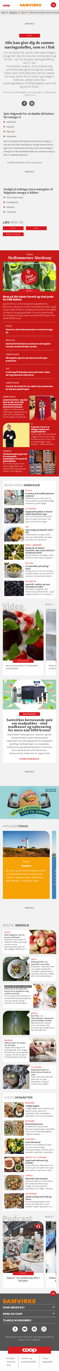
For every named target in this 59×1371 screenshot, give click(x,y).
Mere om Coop (12, 1313)
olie (36, 228)
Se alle (48, 604)
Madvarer (13, 12)
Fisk (23, 12)
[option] (23, 642)
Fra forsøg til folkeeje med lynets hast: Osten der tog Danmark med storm (28, 373)
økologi (10, 340)
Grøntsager (12, 354)
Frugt (9, 325)
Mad (3, 12)
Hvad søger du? (14, 1307)
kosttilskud (13, 234)
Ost (8, 368)
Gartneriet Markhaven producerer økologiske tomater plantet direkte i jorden (28, 345)
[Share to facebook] (24, 103)
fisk (29, 36)
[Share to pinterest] (32, 103)
